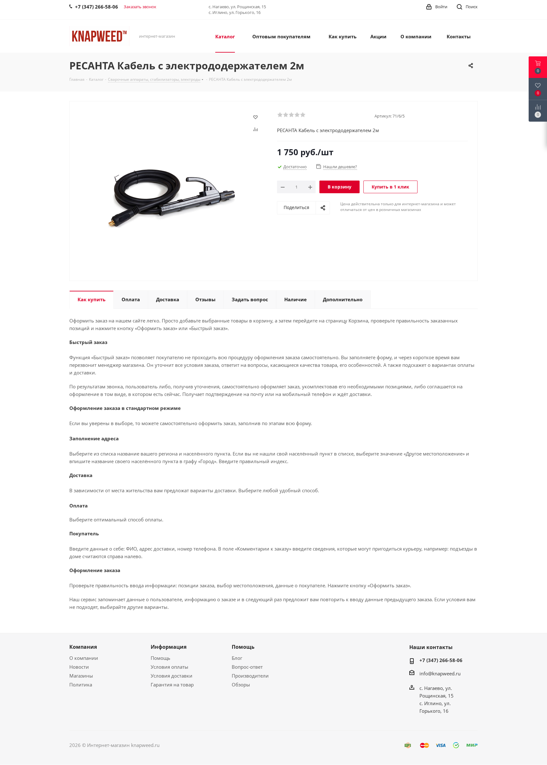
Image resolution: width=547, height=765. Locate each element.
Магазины (81, 676)
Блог (237, 658)
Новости (79, 667)
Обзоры (241, 684)
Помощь (160, 658)
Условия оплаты (169, 667)
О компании (83, 658)
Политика (80, 684)
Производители (250, 676)
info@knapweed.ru (440, 673)
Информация (168, 646)
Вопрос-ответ (247, 667)
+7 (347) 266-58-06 (440, 660)
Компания (83, 646)
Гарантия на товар (172, 684)
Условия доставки (171, 676)
